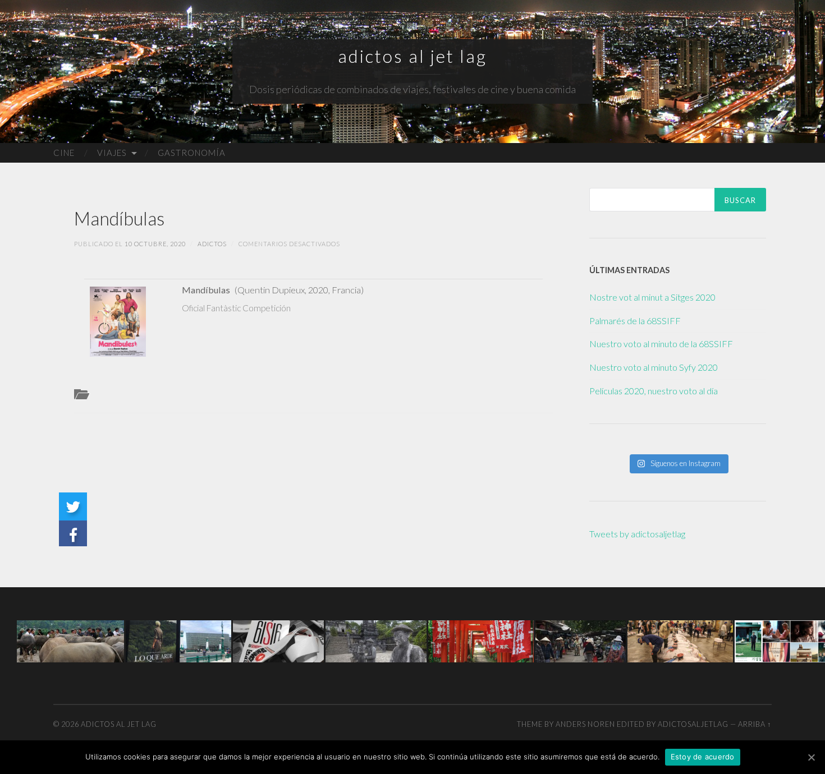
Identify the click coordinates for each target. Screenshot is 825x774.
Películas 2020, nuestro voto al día (653, 390)
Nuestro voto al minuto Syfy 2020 (653, 367)
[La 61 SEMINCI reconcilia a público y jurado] (278, 640)
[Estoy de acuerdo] (811, 757)
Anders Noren (585, 724)
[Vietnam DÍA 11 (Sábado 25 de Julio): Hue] (580, 640)
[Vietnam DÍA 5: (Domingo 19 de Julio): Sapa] (70, 640)
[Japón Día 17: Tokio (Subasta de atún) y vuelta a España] (680, 640)
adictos (212, 243)
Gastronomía (192, 153)
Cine (64, 153)
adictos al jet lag (412, 56)
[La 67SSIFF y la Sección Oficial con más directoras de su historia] (178, 640)
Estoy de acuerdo (703, 756)
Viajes (112, 153)
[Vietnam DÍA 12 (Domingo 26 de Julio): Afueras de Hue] (376, 640)
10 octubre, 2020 (155, 243)
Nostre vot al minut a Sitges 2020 (652, 297)
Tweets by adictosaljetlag (637, 533)
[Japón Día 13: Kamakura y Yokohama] (481, 640)
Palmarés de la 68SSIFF (635, 320)
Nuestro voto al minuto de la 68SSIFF (661, 343)
